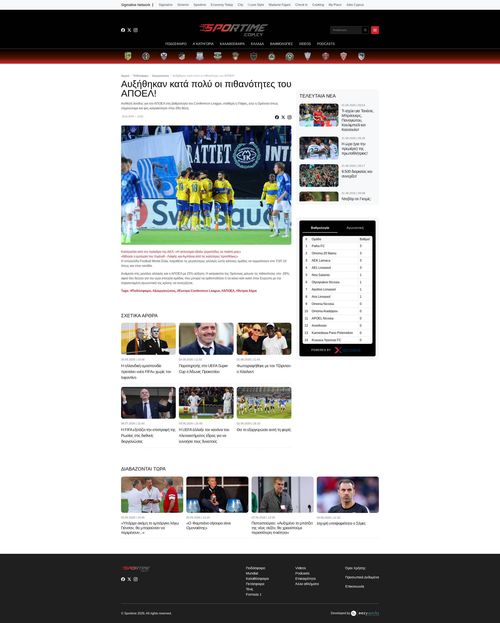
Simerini (183, 4)
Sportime (200, 4)
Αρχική (125, 75)
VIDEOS (305, 44)
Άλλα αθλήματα (307, 584)
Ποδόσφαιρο (140, 75)
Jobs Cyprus (355, 4)
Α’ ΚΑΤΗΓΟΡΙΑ (203, 44)
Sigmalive (166, 4)
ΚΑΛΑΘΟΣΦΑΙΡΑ (232, 44)
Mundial (252, 573)
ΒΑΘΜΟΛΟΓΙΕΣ (281, 44)
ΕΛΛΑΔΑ (257, 44)
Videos (300, 568)
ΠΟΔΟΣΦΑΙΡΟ (176, 44)
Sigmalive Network (135, 5)
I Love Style (256, 4)
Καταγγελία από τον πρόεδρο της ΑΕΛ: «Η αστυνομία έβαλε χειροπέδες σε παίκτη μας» (181, 251)
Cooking (318, 4)
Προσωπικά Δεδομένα (362, 577)
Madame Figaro (280, 4)
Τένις (250, 589)
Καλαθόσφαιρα (257, 579)
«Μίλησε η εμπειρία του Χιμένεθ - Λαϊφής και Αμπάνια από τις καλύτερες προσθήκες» (179, 256)
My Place (335, 4)
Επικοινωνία (354, 586)
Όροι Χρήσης (355, 568)
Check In (301, 4)
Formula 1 (254, 594)
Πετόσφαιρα (255, 584)
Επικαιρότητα (305, 579)
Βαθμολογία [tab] (320, 227)
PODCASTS (326, 44)
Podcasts (302, 573)
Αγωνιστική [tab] (355, 227)
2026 (141, 613)
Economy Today (222, 4)
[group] (128, 56)
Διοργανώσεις (160, 75)
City (240, 4)
